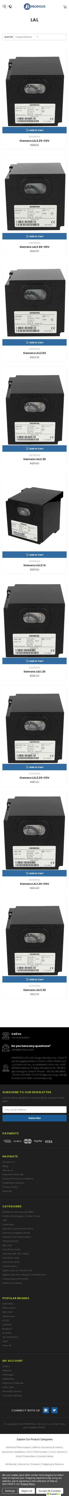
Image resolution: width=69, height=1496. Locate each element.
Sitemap (7, 1191)
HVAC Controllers (25, 1456)
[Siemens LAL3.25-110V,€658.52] (34, 91)
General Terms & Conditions (17, 1178)
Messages (8, 1374)
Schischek (8, 1224)
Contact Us (8, 1161)
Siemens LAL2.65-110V (35, 247)
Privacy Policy (10, 1186)
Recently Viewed (11, 1391)
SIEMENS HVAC (11, 1249)
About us (7, 1170)
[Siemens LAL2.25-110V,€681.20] (34, 728)
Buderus (7, 1328)
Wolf (4, 1341)
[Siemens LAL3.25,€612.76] (34, 940)
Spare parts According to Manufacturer (24, 1274)
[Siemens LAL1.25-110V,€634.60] (34, 834)
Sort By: (8, 37)
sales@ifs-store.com (22, 1049)
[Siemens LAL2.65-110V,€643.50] (34, 197)
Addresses (8, 1378)
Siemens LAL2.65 (34, 353)
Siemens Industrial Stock (16, 1232)
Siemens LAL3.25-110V (34, 141)
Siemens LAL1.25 (35, 671)
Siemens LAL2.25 (34, 459)
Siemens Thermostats (18, 1447)
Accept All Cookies (50, 1491)
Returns (6, 1370)
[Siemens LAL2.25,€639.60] (34, 409)
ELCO (5, 1320)
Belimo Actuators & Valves (47, 1447)
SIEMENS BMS (11, 1262)
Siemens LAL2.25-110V (34, 778)
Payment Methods (12, 1174)
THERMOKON (10, 1241)
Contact (35, 1464)
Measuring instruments (15, 1278)
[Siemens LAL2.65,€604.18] (34, 303)
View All (6, 1345)
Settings (10, 1491)
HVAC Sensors (57, 1451)
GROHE (6, 1324)
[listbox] (27, 37)
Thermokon (9, 1307)
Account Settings (12, 1395)
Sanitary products (12, 1282)
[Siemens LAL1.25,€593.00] (34, 621)
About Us (23, 1464)
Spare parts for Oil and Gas (17, 1270)
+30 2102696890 (20, 1037)
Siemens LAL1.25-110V (34, 884)
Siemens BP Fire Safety (15, 1253)
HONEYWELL (10, 1266)
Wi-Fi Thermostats (37, 1451)
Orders (6, 1366)
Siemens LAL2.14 (34, 565)
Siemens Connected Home (17, 1228)
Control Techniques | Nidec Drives (21, 1216)
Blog (5, 1166)
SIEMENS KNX (10, 1257)
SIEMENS (7, 1303)
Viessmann (8, 1316)
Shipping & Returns (13, 1182)
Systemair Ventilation (13, 1451)
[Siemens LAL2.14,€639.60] (34, 515)
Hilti (4, 1220)
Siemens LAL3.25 (34, 990)
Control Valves (45, 1456)
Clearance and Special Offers (18, 1211)
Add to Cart (36, 130)
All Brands (10, 1464)
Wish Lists (7, 1387)
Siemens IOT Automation (16, 1236)
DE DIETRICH (10, 1337)
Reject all (27, 1491)
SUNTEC (7, 1332)
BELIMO (7, 1245)
